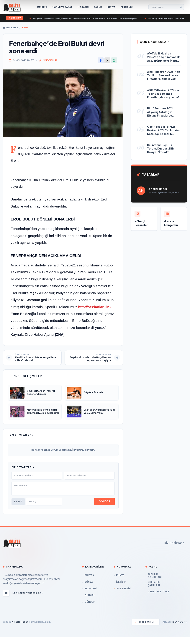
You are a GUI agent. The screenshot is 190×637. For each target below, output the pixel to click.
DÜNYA (88, 581)
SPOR (25, 27)
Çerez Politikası (159, 591)
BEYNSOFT (179, 622)
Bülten (89, 575)
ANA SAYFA (11, 27)
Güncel (89, 595)
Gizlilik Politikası (155, 575)
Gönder (104, 501)
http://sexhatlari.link (95, 307)
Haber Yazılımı (147, 622)
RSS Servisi (124, 588)
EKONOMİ (90, 588)
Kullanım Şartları (154, 584)
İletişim (121, 581)
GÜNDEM (90, 601)
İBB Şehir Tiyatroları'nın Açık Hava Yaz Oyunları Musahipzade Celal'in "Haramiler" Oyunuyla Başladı (72, 18)
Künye (120, 575)
